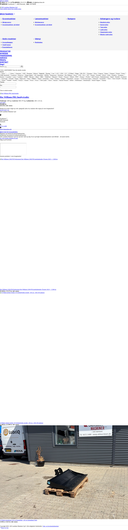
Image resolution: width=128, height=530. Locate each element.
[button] (10, 9)
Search (2, 66)
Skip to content (4, 0)
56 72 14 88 (3, 126)
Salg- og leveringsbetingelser (51, 526)
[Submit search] (22, 67)
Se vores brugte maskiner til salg (9, 138)
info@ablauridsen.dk (5, 129)
